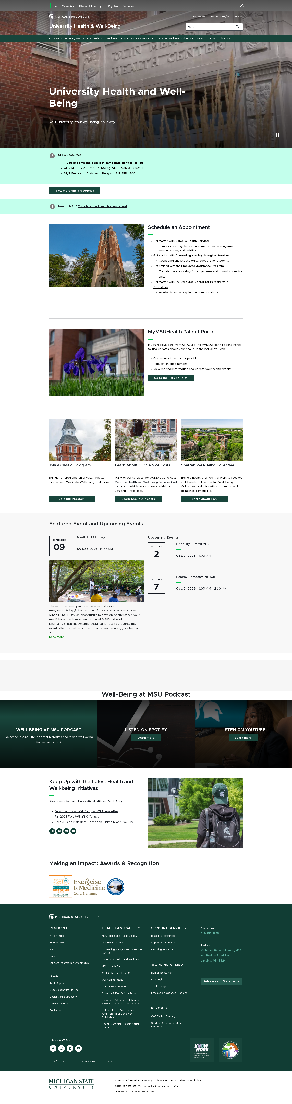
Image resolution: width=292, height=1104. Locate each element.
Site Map (147, 1080)
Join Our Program (72, 499)
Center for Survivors (114, 987)
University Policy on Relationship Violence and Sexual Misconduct (121, 1002)
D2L (52, 970)
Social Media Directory (63, 997)
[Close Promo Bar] (242, 5)
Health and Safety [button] (121, 928)
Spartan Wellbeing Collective (176, 38)
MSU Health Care (112, 966)
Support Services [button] (168, 928)
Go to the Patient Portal (171, 378)
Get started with (164, 241)
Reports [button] (159, 1008)
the (178, 266)
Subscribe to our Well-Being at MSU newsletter (86, 811)
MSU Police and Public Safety (119, 936)
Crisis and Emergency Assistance (69, 38)
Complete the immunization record (102, 206)
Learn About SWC (204, 499)
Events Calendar (60, 1003)
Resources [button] (60, 928)
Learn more (146, 737)
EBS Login (157, 979)
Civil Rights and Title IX (116, 973)
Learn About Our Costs (138, 499)
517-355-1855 (210, 933)
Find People (57, 943)
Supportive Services (163, 943)
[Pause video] (277, 135)
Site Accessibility (190, 1080)
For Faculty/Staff (222, 17)
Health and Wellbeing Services (111, 38)
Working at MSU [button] (167, 964)
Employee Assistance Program (169, 993)
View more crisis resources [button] (74, 190)
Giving (239, 17)
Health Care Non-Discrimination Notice (121, 1026)
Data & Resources (143, 38)
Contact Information (127, 1080)
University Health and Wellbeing (121, 959)
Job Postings (158, 986)
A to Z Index (57, 936)
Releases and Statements (221, 981)
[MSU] (146, 920)
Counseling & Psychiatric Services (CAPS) (122, 951)
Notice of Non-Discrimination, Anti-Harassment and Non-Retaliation (119, 1014)
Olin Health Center (113, 943)
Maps (53, 949)
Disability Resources (163, 936)
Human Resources (162, 973)
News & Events (206, 38)
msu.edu (146, 1086)
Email (53, 956)
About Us (224, 38)
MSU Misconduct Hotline (64, 990)
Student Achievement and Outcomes (167, 1025)
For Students (200, 17)
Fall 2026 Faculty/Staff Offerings (77, 816)
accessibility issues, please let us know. (92, 1061)
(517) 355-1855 (129, 1086)
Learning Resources (163, 949)
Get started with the (167, 282)
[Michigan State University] (71, 16)
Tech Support (58, 983)
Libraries (55, 976)
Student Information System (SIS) (70, 963)
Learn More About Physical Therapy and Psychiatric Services (93, 6)
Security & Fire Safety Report (120, 993)
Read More (56, 637)
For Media (56, 1010)
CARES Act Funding (163, 1016)
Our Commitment (112, 980)
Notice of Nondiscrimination (165, 1086)
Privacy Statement (166, 1080)
